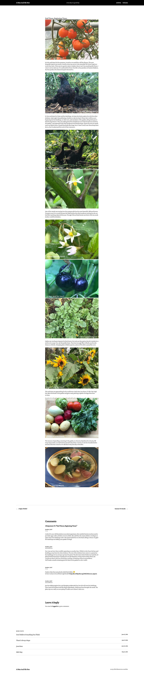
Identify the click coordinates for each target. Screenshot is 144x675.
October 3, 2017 (48, 567)
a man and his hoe (23, 3)
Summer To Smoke (120, 509)
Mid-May (19, 652)
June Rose (19, 646)
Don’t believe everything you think (28, 635)
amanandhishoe (49, 548)
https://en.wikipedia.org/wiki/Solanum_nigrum (83, 574)
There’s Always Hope (23, 640)
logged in (55, 606)
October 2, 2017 (48, 529)
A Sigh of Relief (22, 509)
